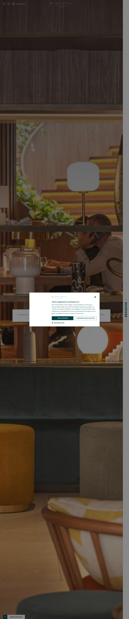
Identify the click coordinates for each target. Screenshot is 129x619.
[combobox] (95, 297)
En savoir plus (79, 313)
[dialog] (64, 309)
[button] (58, 323)
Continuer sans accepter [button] (86, 318)
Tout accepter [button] (62, 318)
